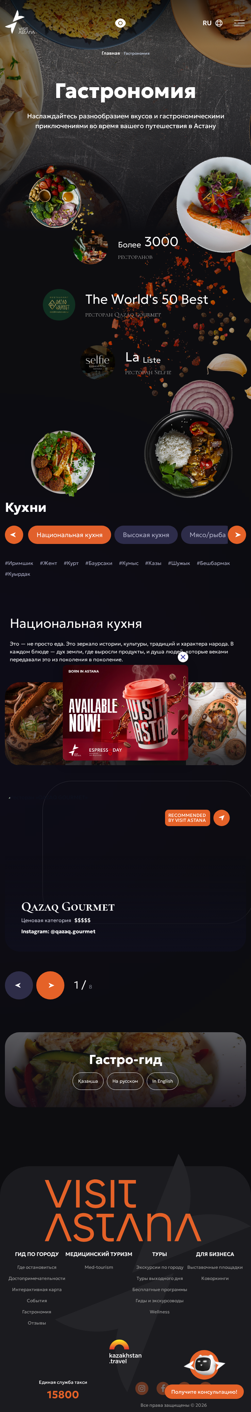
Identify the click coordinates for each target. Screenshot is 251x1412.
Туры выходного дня (160, 1278)
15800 (63, 1394)
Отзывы (37, 1323)
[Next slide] (50, 985)
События (37, 1301)
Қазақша (88, 1081)
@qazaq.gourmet (73, 931)
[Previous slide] (19, 985)
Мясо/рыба (208, 535)
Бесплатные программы (159, 1289)
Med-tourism (99, 1267)
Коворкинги (215, 1278)
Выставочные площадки (215, 1267)
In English (162, 1081)
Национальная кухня (70, 535)
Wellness (160, 1312)
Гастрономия (36, 1312)
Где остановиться (37, 1267)
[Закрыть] (183, 656)
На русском (125, 1081)
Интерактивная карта (37, 1289)
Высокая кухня (146, 535)
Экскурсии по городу (159, 1267)
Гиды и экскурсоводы (160, 1301)
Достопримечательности (36, 1278)
